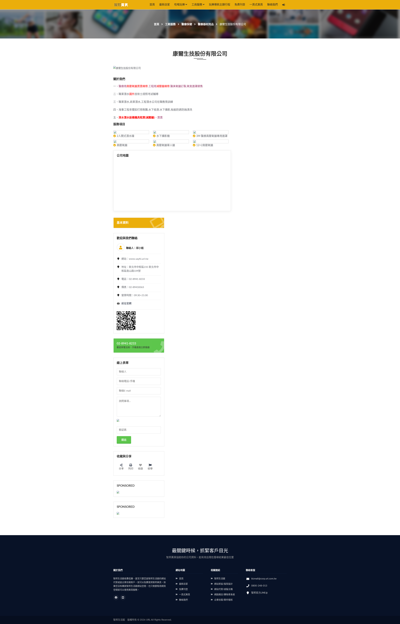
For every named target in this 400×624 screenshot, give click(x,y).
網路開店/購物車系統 (224, 594)
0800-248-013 (259, 586)
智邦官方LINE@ (259, 593)
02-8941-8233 (126, 343)
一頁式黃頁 (256, 4)
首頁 (152, 4)
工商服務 (197, 4)
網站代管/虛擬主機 (223, 589)
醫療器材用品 (206, 24)
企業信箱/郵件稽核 (223, 600)
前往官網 (126, 303)
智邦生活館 (219, 579)
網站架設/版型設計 (223, 584)
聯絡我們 (272, 4)
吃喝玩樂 (179, 4)
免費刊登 (240, 4)
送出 (123, 440)
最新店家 (164, 4)
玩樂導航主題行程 (219, 4)
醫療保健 (186, 24)
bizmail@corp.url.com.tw (264, 579)
